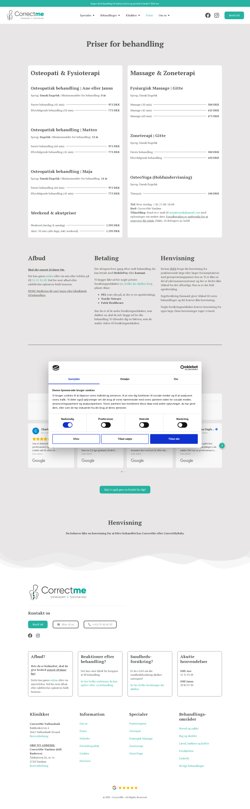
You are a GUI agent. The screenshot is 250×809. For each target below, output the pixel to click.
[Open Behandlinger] (119, 15)
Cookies (84, 753)
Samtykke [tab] (74, 379)
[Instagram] (216, 15)
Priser (83, 731)
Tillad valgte (125, 438)
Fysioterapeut (137, 723)
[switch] (106, 425)
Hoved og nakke (188, 728)
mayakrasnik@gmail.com (184, 212)
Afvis (76, 438)
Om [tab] (176, 379)
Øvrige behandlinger (191, 766)
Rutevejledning (39, 736)
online (50, 276)
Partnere (85, 761)
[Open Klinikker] (139, 15)
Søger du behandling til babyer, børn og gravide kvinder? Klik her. (125, 3)
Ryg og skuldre (188, 736)
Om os (83, 723)
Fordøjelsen (186, 751)
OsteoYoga (136, 753)
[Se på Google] (35, 431)
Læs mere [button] (37, 453)
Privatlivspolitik (89, 746)
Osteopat (135, 731)
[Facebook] (208, 15)
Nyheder (85, 738)
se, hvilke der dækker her (136, 284)
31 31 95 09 (39, 280)
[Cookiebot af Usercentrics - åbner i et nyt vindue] (183, 367)
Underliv (184, 758)
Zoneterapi (136, 746)
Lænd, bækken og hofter (194, 743)
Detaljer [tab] (125, 379)
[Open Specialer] (93, 15)
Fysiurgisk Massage (141, 738)
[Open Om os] (168, 15)
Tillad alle (174, 438)
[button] (28, 445)
